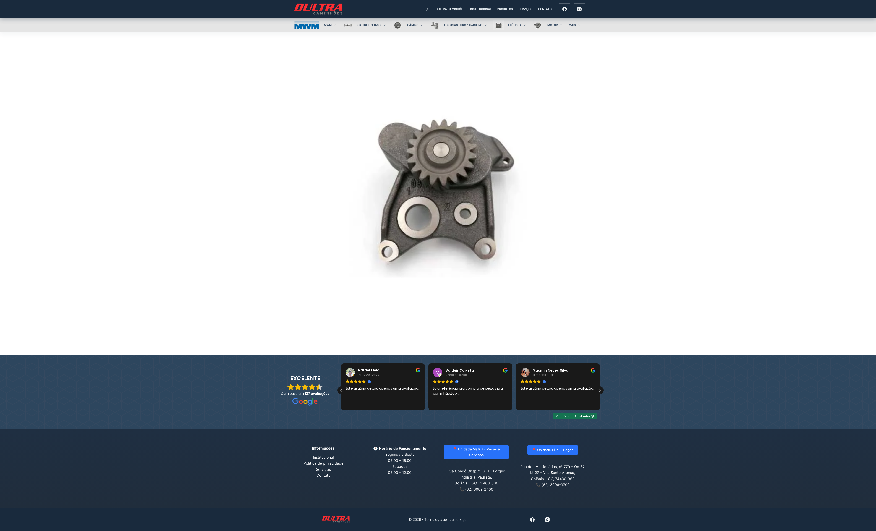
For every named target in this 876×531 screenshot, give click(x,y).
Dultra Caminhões (450, 9)
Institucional (481, 9)
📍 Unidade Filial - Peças (552, 450)
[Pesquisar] (426, 9)
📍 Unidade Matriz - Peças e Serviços (476, 452)
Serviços (525, 9)
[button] (341, 390)
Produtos (505, 9)
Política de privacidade (323, 463)
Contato (545, 9)
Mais (572, 25)
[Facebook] (564, 9)
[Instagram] (579, 9)
